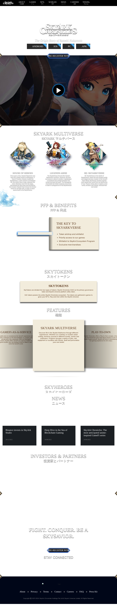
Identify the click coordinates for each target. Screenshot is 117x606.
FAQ (81, 591)
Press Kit (93, 591)
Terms (46, 591)
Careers (70, 591)
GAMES (32, 3)
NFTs (42, 3)
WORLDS (53, 3)
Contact (57, 591)
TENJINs (86, 3)
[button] (46, 376)
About (22, 591)
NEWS (63, 3)
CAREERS (74, 3)
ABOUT (22, 3)
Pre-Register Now (58, 56)
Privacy (34, 591)
